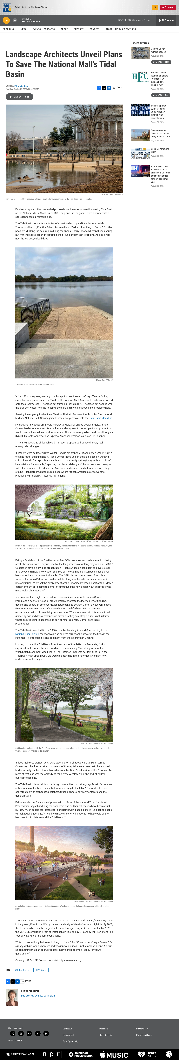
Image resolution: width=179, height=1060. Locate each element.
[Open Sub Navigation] (17, 29)
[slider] (19, 20)
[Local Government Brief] (140, 153)
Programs (9, 29)
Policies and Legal (144, 1035)
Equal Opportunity (70, 1041)
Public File (103, 1029)
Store (109, 29)
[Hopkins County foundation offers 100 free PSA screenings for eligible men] (140, 77)
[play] (6, 20)
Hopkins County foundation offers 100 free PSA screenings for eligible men (159, 78)
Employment (68, 1035)
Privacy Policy (142, 1029)
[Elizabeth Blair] (12, 997)
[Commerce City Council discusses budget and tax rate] (140, 135)
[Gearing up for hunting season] (140, 53)
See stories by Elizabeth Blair (38, 995)
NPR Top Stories (22, 970)
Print (119, 87)
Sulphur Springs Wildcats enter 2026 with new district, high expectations (158, 111)
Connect (95, 29)
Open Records (105, 1035)
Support (79, 29)
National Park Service (27, 633)
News (24, 29)
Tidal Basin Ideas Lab (100, 418)
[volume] (14, 20)
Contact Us (67, 1029)
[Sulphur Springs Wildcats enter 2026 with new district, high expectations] (140, 110)
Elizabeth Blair (21, 86)
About (64, 29)
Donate (169, 7)
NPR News (41, 970)
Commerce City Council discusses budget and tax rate (160, 133)
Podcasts (49, 29)
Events (37, 29)
